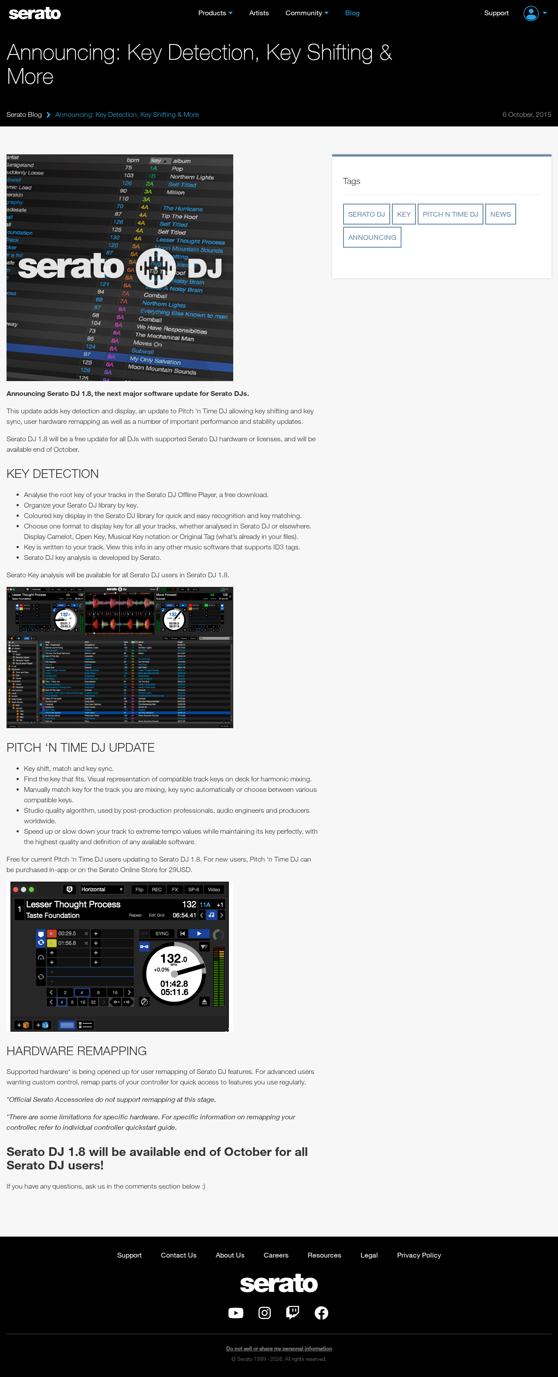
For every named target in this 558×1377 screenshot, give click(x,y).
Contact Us (179, 1255)
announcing (372, 237)
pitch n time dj (450, 214)
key (404, 214)
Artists (259, 12)
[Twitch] (292, 1315)
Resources (324, 1255)
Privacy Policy (419, 1255)
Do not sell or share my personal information (279, 1348)
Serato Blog (24, 114)
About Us (230, 1255)
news (500, 214)
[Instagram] (265, 1315)
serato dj (366, 214)
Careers (276, 1255)
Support (496, 12)
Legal (369, 1255)
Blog (352, 12)
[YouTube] (236, 1315)
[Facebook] (321, 1315)
